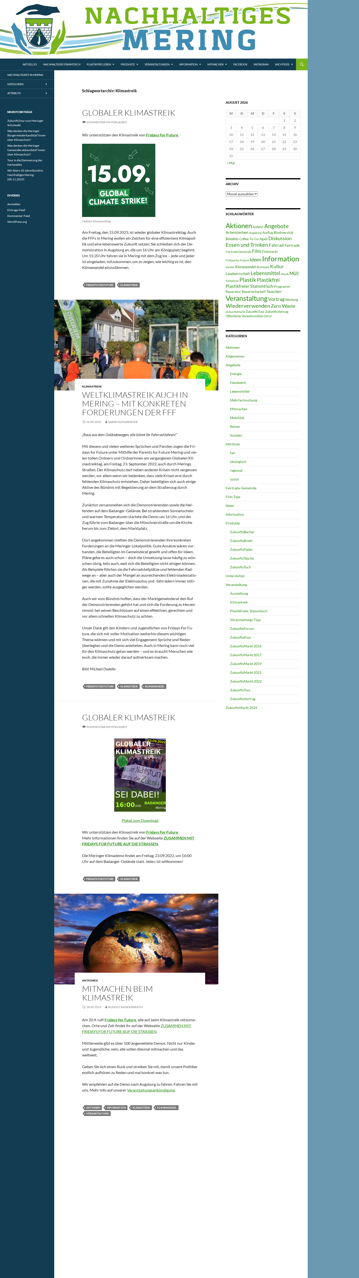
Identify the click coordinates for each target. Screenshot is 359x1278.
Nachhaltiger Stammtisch (61, 64)
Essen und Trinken (247, 244)
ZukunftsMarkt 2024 (241, 707)
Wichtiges (282, 64)
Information (188, 64)
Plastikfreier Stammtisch (249, 286)
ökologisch (238, 462)
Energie (236, 374)
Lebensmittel (265, 273)
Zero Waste (283, 306)
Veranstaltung (97, 1113)
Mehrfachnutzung (243, 400)
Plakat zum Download (140, 820)
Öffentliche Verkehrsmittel (244, 316)
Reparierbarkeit (254, 291)
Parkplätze (232, 280)
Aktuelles (30, 64)
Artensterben (237, 232)
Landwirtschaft (238, 273)
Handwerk (238, 382)
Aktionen (90, 980)
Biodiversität (283, 232)
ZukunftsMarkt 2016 (246, 646)
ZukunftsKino (240, 637)
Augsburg (255, 233)
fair (232, 453)
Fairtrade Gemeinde (238, 252)
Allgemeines (235, 356)
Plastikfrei (268, 280)
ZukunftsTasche (242, 558)
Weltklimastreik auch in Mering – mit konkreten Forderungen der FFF (135, 403)
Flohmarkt (270, 251)
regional (236, 470)
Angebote (276, 226)
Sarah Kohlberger (123, 422)
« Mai (231, 163)
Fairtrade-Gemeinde (241, 488)
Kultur (277, 266)
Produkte (128, 64)
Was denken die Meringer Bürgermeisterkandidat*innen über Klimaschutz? (26, 135)
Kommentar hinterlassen (106, 122)
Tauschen (273, 291)
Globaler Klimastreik (128, 113)
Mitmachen (215, 64)
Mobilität (237, 418)
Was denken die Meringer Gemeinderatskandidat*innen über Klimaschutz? (26, 150)
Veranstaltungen (157, 64)
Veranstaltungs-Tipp (245, 620)
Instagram (261, 64)
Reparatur (233, 291)
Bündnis (232, 238)
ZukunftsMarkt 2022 (246, 681)
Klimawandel (155, 686)
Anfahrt (258, 227)
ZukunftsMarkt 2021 (246, 672)
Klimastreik (129, 284)
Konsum (263, 267)
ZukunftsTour (255, 312)
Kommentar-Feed (18, 216)
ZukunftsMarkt (235, 312)
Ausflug (267, 233)
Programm (282, 286)
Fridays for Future (100, 284)
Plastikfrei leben (99, 64)
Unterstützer (235, 576)
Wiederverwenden (248, 306)
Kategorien (15, 84)
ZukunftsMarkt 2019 (246, 664)
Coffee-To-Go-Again (253, 239)
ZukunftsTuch (240, 567)
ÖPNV (268, 316)
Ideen (255, 259)
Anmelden (14, 204)
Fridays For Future (162, 135)
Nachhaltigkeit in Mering (25, 74)
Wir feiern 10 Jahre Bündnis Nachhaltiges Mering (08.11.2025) (25, 175)
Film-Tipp (233, 497)
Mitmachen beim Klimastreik (117, 993)
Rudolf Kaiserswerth (125, 1007)
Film (256, 251)
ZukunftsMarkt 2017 (246, 655)
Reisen (235, 426)
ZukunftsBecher (242, 532)
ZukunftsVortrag (276, 312)
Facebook (240, 64)
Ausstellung (239, 593)
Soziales (236, 435)
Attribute (233, 444)
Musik (285, 274)
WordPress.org (17, 222)
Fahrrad (276, 245)
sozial (234, 479)
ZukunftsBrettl (241, 541)
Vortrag (276, 299)
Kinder (230, 267)
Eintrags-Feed (16, 210)
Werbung (291, 300)
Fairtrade (292, 245)
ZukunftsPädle (241, 549)
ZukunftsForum (242, 628)
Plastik (247, 279)
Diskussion (280, 238)
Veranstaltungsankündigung (151, 1090)
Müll (294, 273)
